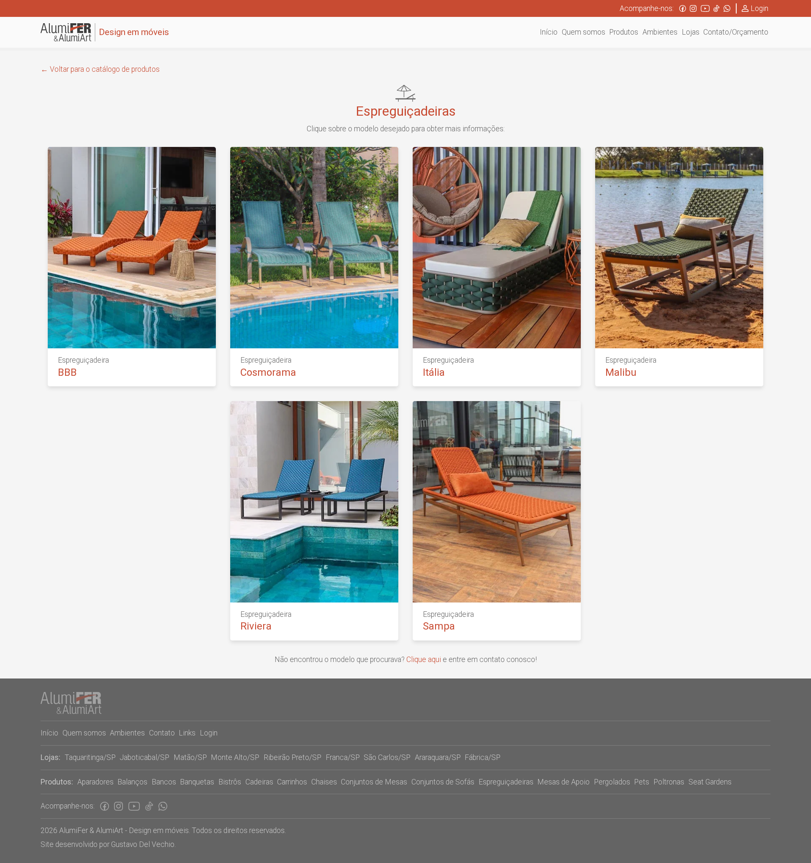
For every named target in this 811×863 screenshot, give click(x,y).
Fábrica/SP (483, 757)
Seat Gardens (710, 782)
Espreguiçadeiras (506, 782)
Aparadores (95, 782)
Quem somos (84, 733)
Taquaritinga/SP (90, 757)
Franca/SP (343, 757)
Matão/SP (190, 757)
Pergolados (612, 782)
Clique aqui (423, 659)
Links (187, 733)
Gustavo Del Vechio (142, 844)
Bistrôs (229, 782)
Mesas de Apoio (563, 782)
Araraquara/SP (438, 757)
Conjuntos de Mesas (374, 782)
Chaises (324, 782)
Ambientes (127, 733)
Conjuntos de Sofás (442, 782)
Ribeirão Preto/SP (292, 757)
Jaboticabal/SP (144, 757)
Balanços (132, 782)
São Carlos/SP (387, 757)
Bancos (164, 782)
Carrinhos (292, 782)
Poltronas (668, 782)
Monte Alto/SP (235, 757)
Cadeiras (259, 782)
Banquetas (197, 782)
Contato (162, 733)
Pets (641, 782)
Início (49, 733)
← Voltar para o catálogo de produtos (100, 69)
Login (759, 8)
